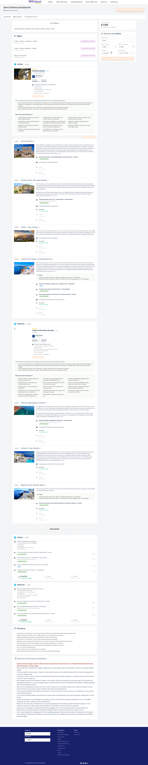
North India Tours (91, 2)
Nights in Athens (105, 44)
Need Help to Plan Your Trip (130, 9)
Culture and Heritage (63, 754)
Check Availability (117, 58)
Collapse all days (89, 137)
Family (59, 739)
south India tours (61, 2)
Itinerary (8, 16)
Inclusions (18, 16)
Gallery (50, 2)
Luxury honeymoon (63, 741)
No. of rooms (121, 50)
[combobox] (117, 40)
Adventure (60, 732)
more (59, 153)
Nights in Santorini (123, 44)
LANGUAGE (28, 736)
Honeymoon (61, 745)
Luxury (59, 752)
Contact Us (114, 2)
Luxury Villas (61, 736)
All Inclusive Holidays (63, 734)
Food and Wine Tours (63, 743)
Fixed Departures (76, 2)
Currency (27, 730)
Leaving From (104, 37)
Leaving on (103, 50)
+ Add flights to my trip (87, 41)
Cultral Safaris (61, 748)
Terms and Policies (31, 16)
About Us (104, 2)
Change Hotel (38, 96)
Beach (59, 750)
